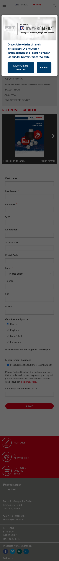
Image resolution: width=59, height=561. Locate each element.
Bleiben (44, 67)
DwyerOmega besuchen (20, 68)
